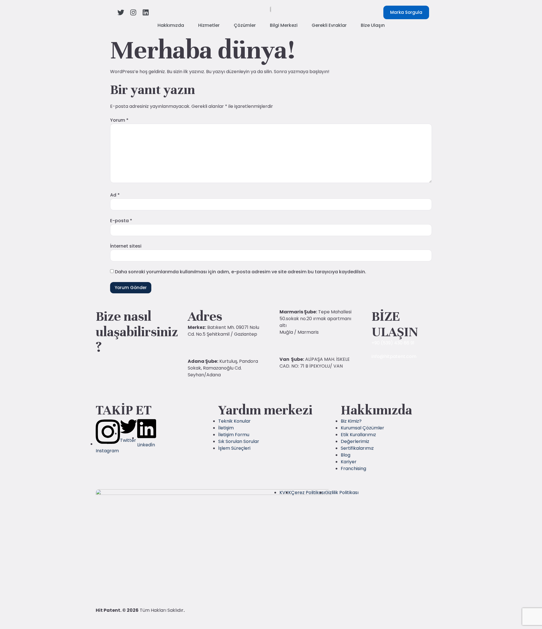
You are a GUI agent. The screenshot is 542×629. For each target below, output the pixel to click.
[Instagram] (133, 12)
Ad (115, 195)
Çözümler (245, 25)
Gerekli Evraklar (329, 25)
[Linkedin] (145, 12)
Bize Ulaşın (373, 25)
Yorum (119, 120)
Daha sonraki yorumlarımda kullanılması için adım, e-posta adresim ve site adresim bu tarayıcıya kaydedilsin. (240, 271)
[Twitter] (120, 12)
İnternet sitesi (125, 246)
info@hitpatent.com (393, 356)
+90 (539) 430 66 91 (392, 343)
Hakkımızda (171, 25)
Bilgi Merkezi (284, 25)
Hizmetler (209, 25)
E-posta (121, 220)
